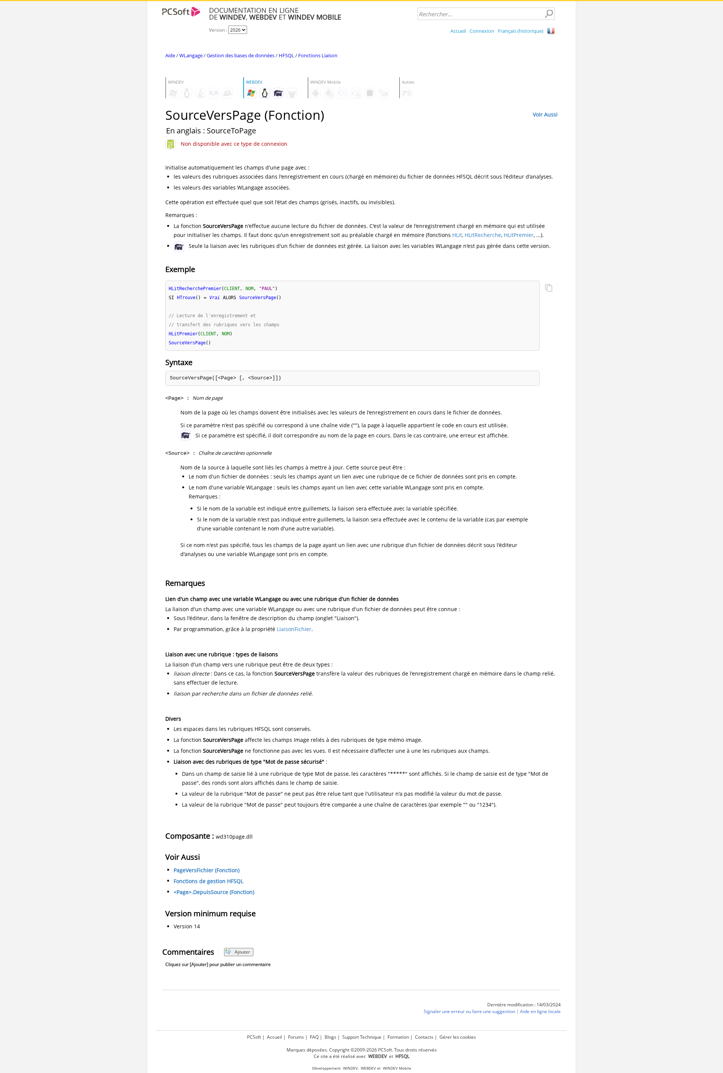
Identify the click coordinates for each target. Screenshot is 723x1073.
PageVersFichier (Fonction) (206, 870)
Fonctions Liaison (317, 55)
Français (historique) (520, 31)
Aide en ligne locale (540, 1011)
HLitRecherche (483, 234)
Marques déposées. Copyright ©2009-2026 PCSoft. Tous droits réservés (362, 1050)
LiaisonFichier (294, 629)
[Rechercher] (548, 14)
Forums (296, 1037)
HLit (457, 234)
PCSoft (254, 1037)
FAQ (314, 1037)
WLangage (191, 55)
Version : (218, 30)
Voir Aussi (545, 114)
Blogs (330, 1037)
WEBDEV (368, 1068)
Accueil (458, 31)
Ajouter (242, 952)
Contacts (424, 1037)
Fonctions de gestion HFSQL (208, 881)
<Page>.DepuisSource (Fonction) (214, 892)
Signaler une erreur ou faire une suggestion (469, 1011)
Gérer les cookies (457, 1037)
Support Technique (361, 1037)
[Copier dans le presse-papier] (549, 288)
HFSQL (286, 55)
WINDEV (350, 1068)
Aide (170, 55)
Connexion (482, 31)
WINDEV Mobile (397, 1068)
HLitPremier (519, 234)
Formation (398, 1037)
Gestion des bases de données (241, 55)
